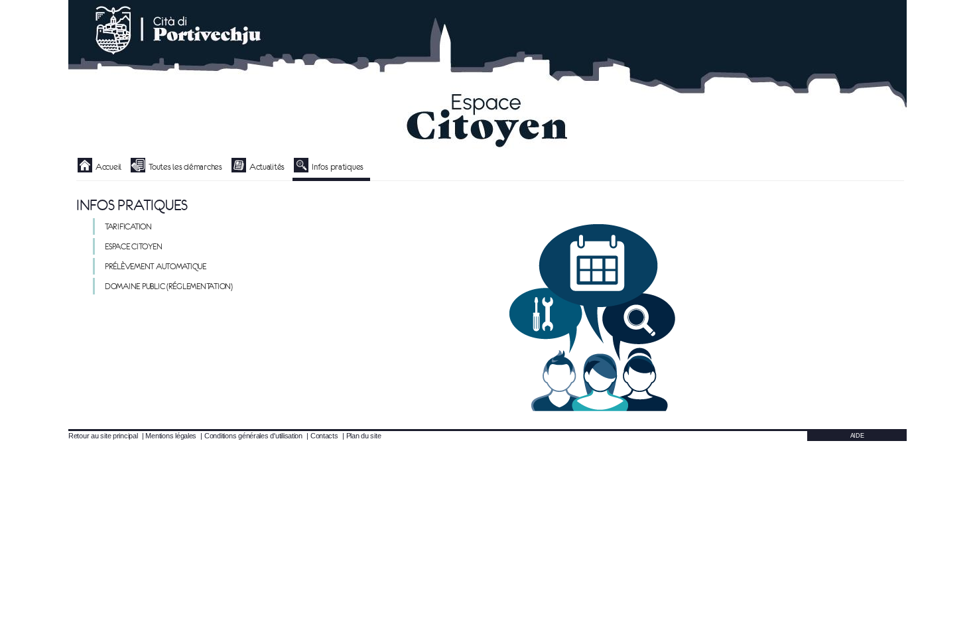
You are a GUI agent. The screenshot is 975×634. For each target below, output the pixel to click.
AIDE (857, 435)
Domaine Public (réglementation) (169, 286)
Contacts (324, 436)
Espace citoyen (133, 246)
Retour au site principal (103, 436)
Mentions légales (170, 436)
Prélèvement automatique (155, 266)
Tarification (128, 226)
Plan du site (363, 436)
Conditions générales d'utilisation (253, 436)
